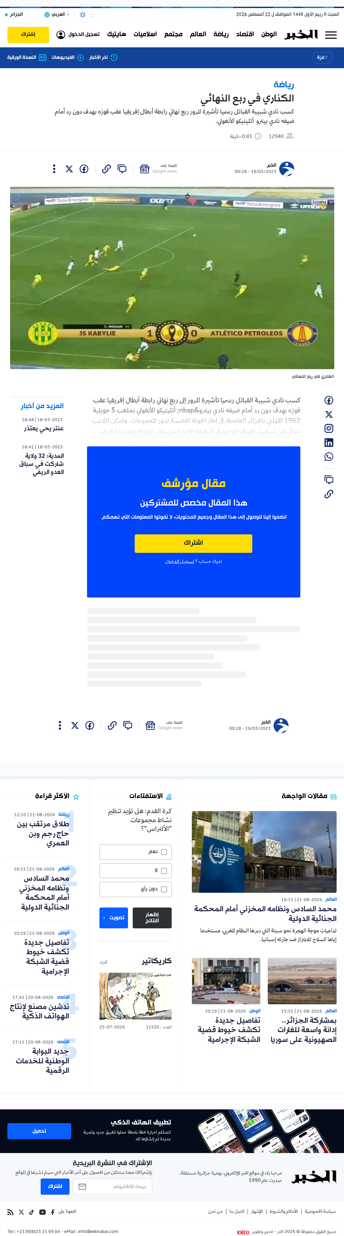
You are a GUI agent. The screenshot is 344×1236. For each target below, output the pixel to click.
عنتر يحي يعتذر (44, 428)
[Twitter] (21, 1212)
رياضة (221, 35)
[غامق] (91, 14)
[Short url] (106, 169)
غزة (321, 57)
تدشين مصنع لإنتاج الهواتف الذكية (39, 1012)
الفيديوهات (63, 57)
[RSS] (10, 1212)
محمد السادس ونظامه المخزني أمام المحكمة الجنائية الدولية (265, 914)
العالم (198, 35)
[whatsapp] (329, 456)
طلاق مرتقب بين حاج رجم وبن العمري (43, 834)
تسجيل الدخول (179, 562)
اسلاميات (145, 35)
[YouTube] (42, 1212)
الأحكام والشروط (283, 1212)
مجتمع (173, 35)
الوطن (269, 35)
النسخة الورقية (21, 57)
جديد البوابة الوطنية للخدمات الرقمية (42, 1061)
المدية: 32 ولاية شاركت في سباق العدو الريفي (41, 464)
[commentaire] (122, 169)
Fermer (331, 34)
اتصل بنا (236, 1212)
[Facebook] (52, 1212)
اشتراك (193, 543)
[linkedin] (329, 442)
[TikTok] (31, 1212)
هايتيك (116, 35)
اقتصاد (245, 35)
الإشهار (257, 1212)
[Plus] (54, 169)
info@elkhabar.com (98, 1232)
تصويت (117, 918)
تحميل (39, 1131)
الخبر (271, 165)
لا (156, 870)
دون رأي (149, 889)
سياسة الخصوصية (320, 1212)
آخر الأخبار (98, 57)
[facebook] (84, 169)
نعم (153, 851)
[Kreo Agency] (244, 1232)
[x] (69, 169)
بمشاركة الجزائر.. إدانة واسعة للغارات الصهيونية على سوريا (304, 1031)
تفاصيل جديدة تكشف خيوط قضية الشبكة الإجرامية (229, 1031)
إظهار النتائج (152, 918)
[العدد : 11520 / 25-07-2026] (135, 996)
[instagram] (329, 428)
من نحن (215, 1212)
